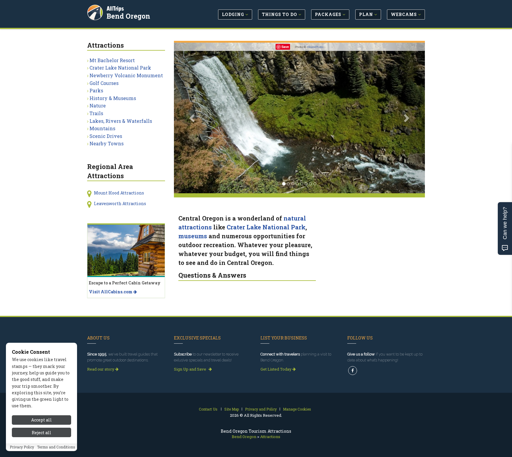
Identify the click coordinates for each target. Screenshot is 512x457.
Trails (96, 113)
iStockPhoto (315, 47)
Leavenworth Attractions (120, 203)
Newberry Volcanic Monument (126, 75)
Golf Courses (104, 83)
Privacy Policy (22, 447)
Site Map (231, 409)
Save (285, 46)
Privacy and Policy (261, 409)
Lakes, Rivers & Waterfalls (120, 121)
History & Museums (112, 98)
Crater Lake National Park (266, 227)
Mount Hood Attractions (119, 193)
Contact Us (208, 409)
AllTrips (115, 8)
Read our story (101, 369)
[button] (193, 118)
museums (192, 236)
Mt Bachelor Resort (112, 60)
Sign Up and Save (190, 369)
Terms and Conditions (56, 447)
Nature (97, 105)
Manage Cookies (297, 409)
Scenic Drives (105, 136)
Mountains (102, 128)
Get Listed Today (276, 369)
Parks (96, 90)
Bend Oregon (128, 16)
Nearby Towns (106, 143)
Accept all (41, 420)
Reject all (41, 432)
